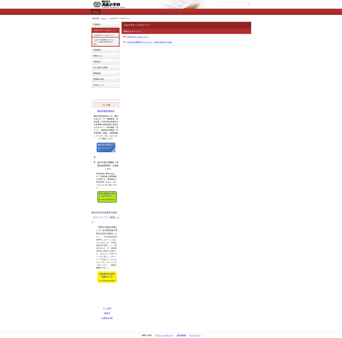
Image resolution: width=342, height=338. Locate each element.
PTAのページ (98, 85)
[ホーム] (154, 4)
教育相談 (97, 73)
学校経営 (97, 50)
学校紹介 (97, 24)
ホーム (96, 12)
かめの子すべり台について (104, 35)
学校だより (98, 56)
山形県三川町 (107, 318)
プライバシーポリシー (164, 335)
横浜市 (107, 313)
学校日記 (97, 62)
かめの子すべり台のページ (104, 30)
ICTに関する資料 (100, 67)
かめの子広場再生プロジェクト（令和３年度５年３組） (104, 42)
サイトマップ (195, 335)
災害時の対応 (98, 79)
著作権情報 (181, 335)
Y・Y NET (107, 308)
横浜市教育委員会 (105, 111)
